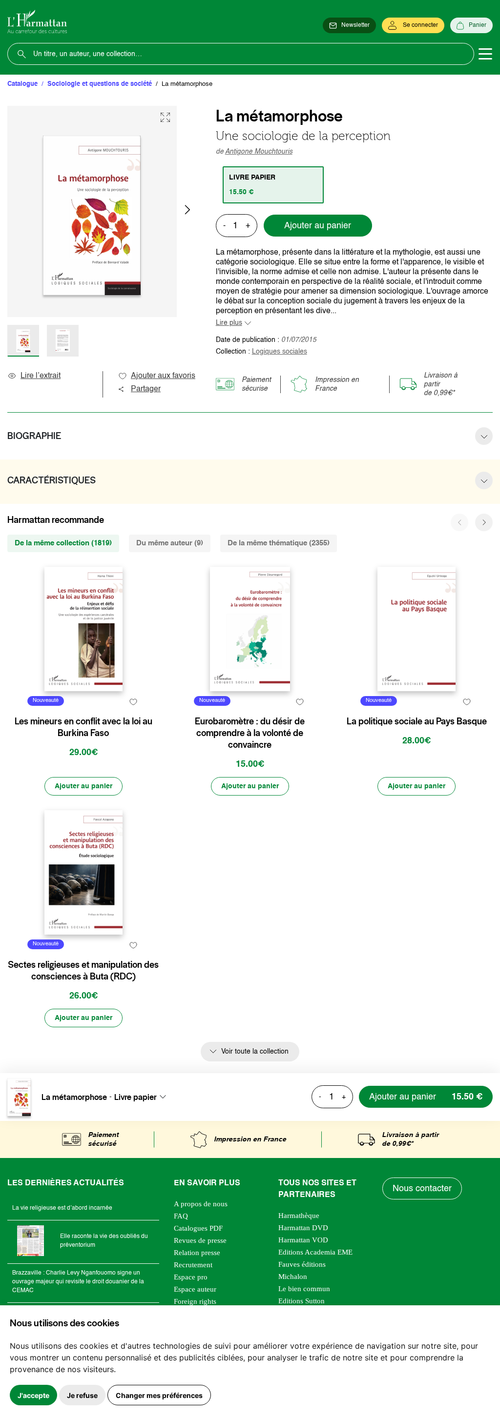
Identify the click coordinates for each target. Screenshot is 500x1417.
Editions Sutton (301, 1301)
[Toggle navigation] (485, 54)
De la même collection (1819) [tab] (63, 543)
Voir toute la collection (255, 1051)
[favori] (133, 702)
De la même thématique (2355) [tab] (279, 543)
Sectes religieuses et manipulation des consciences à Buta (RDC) (83, 970)
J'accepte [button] (33, 1395)
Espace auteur (195, 1289)
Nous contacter (422, 1188)
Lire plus (229, 322)
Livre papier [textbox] (135, 1097)
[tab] (273, 184)
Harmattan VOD (303, 1240)
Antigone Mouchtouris (258, 151)
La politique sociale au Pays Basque (417, 721)
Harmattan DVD (303, 1228)
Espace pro (191, 1277)
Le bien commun (304, 1289)
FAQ (181, 1216)
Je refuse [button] (82, 1395)
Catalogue (22, 84)
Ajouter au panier (317, 225)
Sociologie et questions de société (99, 84)
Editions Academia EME (315, 1252)
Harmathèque (298, 1215)
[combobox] (143, 1097)
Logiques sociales (279, 351)
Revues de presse (200, 1240)
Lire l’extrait (41, 376)
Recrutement (193, 1265)
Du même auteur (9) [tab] (169, 543)
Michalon (292, 1276)
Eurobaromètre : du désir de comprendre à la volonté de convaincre (250, 733)
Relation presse (197, 1253)
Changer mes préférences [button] (159, 1395)
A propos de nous (201, 1204)
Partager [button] (146, 389)
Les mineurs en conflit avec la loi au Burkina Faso (83, 727)
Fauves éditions (302, 1264)
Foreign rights (195, 1301)
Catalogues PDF (198, 1228)
